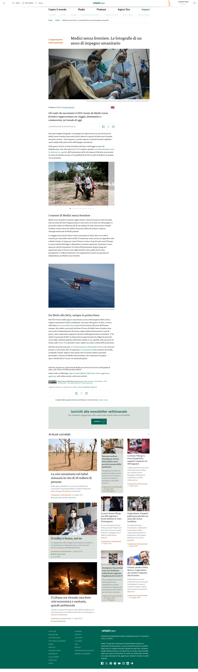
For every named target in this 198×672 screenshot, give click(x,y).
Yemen (60, 343)
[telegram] (132, 663)
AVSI (58, 557)
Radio (81, 9)
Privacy (78, 647)
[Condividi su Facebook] (103, 126)
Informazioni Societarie (84, 651)
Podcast (101, 9)
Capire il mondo (57, 9)
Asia (79, 387)
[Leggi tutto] (148, 434)
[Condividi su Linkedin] (113, 126)
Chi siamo (78, 638)
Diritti (63, 15)
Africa (75, 387)
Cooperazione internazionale (55, 41)
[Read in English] (112, 107)
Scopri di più (103, 400)
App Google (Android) (57, 641)
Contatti (78, 635)
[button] (111, 184)
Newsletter (29, 3)
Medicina (93, 387)
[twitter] (106, 663)
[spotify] (115, 663)
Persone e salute (144, 15)
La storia (78, 641)
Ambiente (52, 15)
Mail (76, 644)
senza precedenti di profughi (69, 325)
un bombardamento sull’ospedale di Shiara (87, 347)
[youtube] (119, 663)
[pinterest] (111, 663)
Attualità (52, 631)
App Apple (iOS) (54, 638)
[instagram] (123, 663)
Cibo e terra (128, 15)
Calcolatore (53, 657)
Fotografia (85, 387)
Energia (73, 15)
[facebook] (102, 663)
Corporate (52, 654)
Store (18, 3)
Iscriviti (97, 422)
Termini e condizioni (83, 654)
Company (78, 631)
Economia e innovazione (90, 15)
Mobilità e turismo (111, 15)
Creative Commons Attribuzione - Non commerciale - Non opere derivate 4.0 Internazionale (82, 382)
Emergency (111, 491)
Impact (146, 9)
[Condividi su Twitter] (108, 126)
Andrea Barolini (68, 107)
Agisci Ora (124, 9)
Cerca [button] (40, 3)
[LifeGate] (99, 3)
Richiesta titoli (54, 651)
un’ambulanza (86, 350)
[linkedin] (127, 663)
